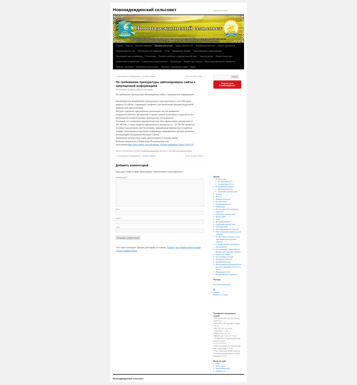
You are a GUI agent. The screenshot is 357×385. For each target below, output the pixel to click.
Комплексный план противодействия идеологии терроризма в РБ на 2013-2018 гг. (228, 266)
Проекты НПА (221, 216)
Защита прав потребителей (127, 61)
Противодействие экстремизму (129, 56)
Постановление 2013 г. (226, 181)
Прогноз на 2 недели (220, 295)
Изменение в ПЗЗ (222, 227)
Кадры (193, 66)
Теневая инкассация (223, 56)
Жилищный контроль (225, 189)
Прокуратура (175, 61)
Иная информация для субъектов (227, 229)
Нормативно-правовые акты (227, 191)
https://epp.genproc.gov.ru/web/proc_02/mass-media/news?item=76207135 (161, 144)
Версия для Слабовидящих (227, 84)
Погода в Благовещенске (222, 284)
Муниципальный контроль (147, 66)
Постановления (221, 179)
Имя (118, 209)
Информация (220, 206)
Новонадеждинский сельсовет (144, 9)
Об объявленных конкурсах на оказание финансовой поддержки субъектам (228, 239)
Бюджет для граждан (193, 61)
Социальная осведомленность (155, 61)
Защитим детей (206, 56)
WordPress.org (220, 371)
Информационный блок (205, 45)
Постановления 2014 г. (226, 184)
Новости (129, 45)
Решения (219, 194)
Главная (119, 45)
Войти (218, 363)
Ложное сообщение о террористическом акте (178, 56)
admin (150, 89)
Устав (167, 50)
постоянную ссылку (184, 151)
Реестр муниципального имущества (220, 61)
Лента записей (220, 366)
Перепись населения (125, 66)
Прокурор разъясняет (164, 45)
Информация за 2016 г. (224, 272)
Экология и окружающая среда (174, 66)
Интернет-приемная (143, 45)
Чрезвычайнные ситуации (224, 257)
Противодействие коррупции (150, 50)
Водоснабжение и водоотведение (207, 50)
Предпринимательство (125, 50)
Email (118, 218)
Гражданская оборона (181, 50)
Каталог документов (226, 45)
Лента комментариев (223, 368)
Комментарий (122, 177)
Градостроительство (184, 45)
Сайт (118, 227)
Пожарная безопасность (224, 259)
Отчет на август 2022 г (195, 76)
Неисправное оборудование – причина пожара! (136, 76)
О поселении (150, 56)
